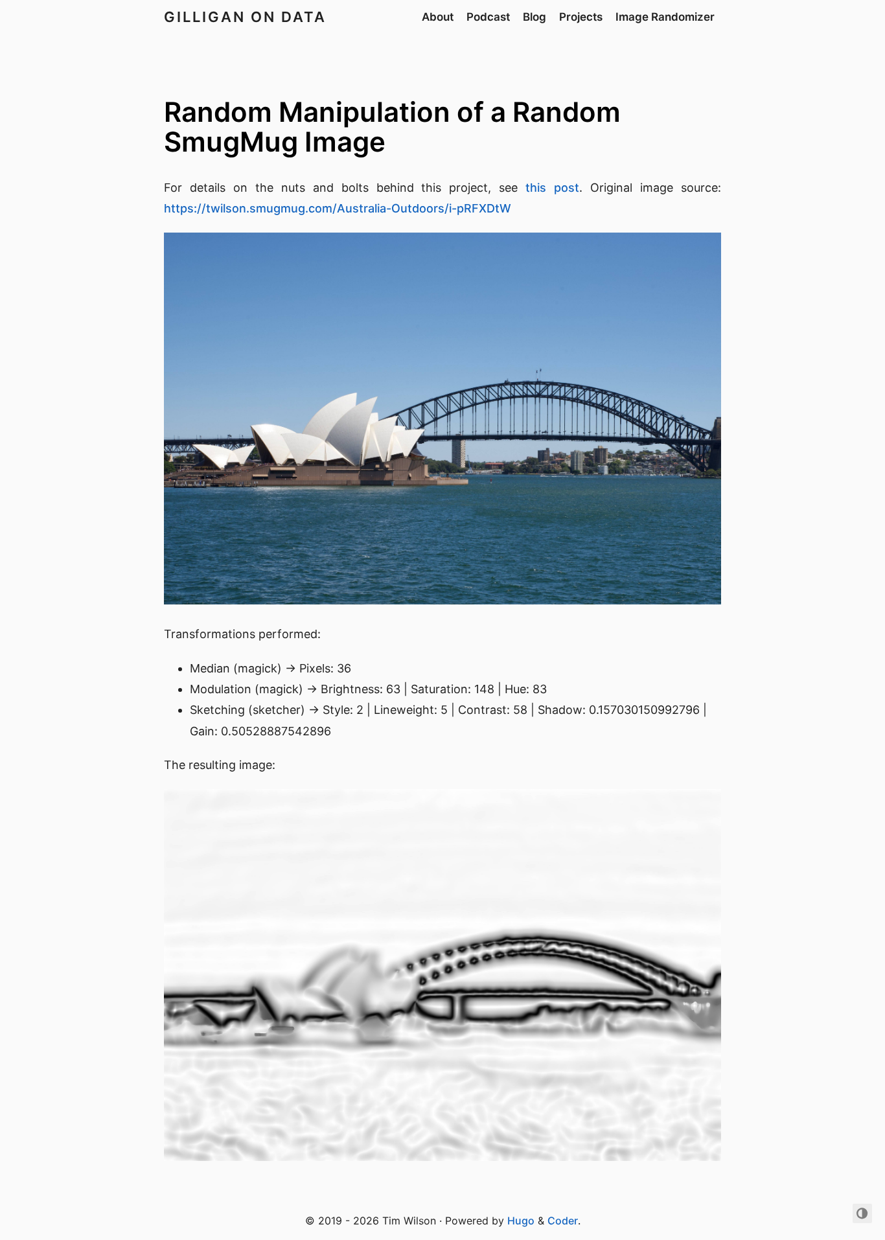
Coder (562, 1220)
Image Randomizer (665, 16)
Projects (581, 16)
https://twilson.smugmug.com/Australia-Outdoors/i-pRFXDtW (337, 208)
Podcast (488, 16)
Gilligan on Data (245, 16)
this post (552, 187)
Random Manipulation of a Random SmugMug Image (392, 126)
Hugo (520, 1220)
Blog (534, 16)
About (438, 16)
